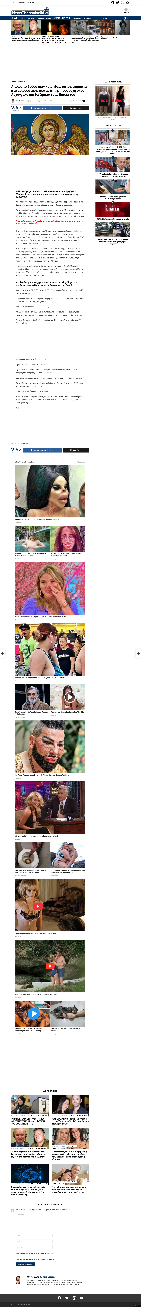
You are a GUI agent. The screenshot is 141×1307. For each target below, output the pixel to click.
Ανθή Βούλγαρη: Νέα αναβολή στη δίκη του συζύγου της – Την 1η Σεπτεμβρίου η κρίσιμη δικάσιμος (70, 1121)
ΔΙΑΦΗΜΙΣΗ (22, 2)
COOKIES (14, 2)
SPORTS (57, 18)
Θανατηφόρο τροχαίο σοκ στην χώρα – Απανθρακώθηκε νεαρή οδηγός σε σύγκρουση (112, 241)
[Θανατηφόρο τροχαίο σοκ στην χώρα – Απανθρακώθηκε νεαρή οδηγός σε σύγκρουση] (112, 229)
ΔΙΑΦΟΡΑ (61, 1183)
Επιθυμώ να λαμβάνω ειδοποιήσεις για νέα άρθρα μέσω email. (35, 1259)
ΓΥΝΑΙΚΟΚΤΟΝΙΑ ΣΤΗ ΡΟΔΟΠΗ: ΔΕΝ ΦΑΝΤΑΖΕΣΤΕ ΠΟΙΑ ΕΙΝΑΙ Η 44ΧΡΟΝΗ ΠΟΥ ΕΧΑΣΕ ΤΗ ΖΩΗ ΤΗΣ (28, 1121)
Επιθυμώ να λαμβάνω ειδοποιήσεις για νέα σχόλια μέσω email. (35, 1253)
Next (129, 33)
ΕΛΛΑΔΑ (31, 18)
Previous (12, 33)
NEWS (38, 1115)
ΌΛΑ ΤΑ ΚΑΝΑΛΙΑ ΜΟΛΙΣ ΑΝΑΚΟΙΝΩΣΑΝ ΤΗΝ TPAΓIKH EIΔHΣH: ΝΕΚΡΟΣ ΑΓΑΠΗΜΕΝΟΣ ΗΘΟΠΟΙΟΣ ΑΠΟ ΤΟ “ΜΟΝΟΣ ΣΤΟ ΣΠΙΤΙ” (54, 40)
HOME (14, 18)
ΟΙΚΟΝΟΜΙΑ (40, 18)
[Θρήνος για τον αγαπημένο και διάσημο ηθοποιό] (115, 27)
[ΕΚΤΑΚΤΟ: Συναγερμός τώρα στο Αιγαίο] (112, 209)
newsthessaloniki (21, 443)
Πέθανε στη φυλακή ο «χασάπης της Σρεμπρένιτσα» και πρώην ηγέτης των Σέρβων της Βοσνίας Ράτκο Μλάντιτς (26, 39)
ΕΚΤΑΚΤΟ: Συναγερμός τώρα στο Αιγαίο (113, 219)
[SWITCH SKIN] (125, 18)
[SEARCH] (128, 18)
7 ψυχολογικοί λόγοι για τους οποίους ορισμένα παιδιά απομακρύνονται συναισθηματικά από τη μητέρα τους (69, 1189)
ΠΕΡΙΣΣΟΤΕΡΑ (102, 18)
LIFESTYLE (66, 18)
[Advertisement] (70, 62)
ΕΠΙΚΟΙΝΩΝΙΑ (30, 2)
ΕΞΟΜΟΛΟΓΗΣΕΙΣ (90, 18)
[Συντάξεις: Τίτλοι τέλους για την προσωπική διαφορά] (112, 186)
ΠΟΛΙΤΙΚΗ (23, 18)
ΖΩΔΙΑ (45, 1183)
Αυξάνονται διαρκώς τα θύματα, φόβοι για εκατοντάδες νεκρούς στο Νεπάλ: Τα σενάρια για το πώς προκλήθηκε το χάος (85, 39)
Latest (126, 12)
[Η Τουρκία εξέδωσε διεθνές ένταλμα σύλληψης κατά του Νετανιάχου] (112, 164)
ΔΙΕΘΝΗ (48, 18)
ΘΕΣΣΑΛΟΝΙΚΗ (77, 18)
